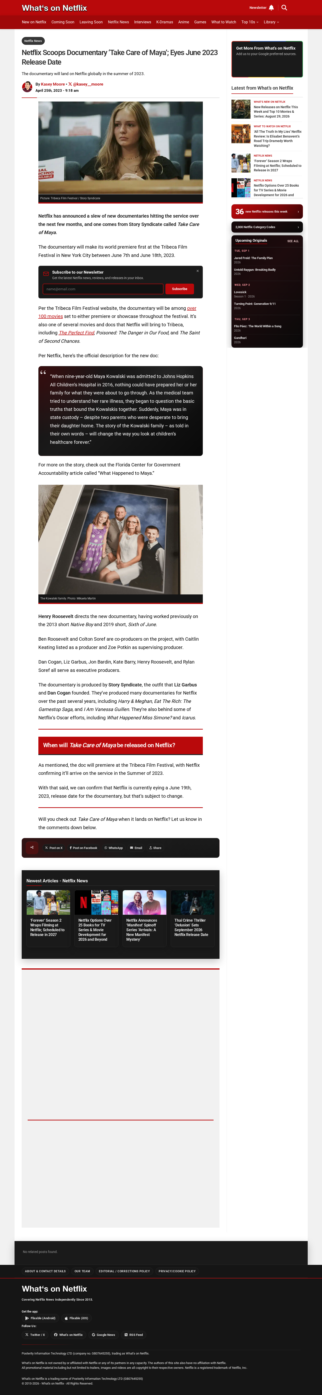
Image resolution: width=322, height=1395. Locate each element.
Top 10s (248, 22)
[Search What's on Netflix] (284, 7)
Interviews (142, 22)
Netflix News (118, 22)
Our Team (82, 1271)
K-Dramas (164, 22)
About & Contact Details (45, 1271)
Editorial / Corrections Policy (124, 1271)
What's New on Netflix (269, 101)
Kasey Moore (53, 84)
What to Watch (223, 22)
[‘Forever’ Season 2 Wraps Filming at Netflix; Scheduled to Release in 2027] (48, 902)
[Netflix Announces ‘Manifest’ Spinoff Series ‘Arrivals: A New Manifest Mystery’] (144, 902)
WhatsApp (116, 848)
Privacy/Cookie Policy (177, 1271)
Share (157, 848)
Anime (183, 22)
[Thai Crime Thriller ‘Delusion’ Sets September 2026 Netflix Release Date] (192, 902)
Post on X (56, 848)
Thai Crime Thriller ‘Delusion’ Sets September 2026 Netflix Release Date (191, 927)
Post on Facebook (85, 848)
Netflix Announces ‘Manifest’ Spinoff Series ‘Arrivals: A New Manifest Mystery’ (141, 930)
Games (200, 22)
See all (293, 241)
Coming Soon (62, 22)
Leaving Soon (91, 22)
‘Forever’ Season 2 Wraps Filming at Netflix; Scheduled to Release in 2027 (47, 927)
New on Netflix (34, 22)
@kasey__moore (87, 84)
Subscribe (179, 289)
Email (138, 848)
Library (270, 22)
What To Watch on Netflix (272, 126)
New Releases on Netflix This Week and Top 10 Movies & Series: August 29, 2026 (276, 111)
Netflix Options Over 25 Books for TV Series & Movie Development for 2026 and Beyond (95, 930)
